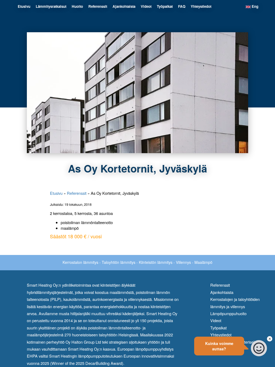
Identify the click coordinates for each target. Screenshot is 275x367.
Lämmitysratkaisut (51, 6)
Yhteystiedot (201, 6)
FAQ (181, 6)
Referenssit (97, 6)
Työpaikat (165, 6)
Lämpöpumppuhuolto (228, 313)
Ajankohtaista (124, 6)
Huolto (77, 6)
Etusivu (24, 6)
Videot (146, 6)
